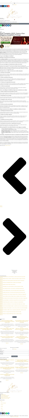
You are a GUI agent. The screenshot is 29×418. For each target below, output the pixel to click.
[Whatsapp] (1, 25)
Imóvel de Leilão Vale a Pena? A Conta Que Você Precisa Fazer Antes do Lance (12, 292)
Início (1, 401)
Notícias (2, 404)
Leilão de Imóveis (7, 145)
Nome (1, 349)
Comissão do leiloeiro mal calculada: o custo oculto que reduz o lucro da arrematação (13, 307)
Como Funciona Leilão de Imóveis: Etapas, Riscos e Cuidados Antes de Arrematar (13, 296)
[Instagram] (3, 6)
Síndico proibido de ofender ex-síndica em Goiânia (7, 360)
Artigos (2, 406)
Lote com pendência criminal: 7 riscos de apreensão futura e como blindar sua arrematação (21, 321)
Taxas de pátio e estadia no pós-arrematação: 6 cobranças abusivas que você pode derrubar (21, 337)
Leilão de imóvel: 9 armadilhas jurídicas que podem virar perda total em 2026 (7, 337)
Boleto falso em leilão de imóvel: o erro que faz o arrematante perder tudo (12, 288)
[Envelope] (8, 6)
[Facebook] (1, 6)
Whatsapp (1, 351)
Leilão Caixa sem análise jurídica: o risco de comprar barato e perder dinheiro (12, 290)
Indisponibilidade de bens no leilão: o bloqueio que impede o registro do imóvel (12, 278)
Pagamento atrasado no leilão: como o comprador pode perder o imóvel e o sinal (13, 309)
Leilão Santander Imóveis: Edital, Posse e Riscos (7, 284)
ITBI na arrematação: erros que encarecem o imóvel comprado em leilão (11, 286)
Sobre (1, 408)
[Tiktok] (7, 6)
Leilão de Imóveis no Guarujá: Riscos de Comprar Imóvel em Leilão (10, 311)
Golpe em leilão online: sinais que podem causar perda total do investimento (12, 280)
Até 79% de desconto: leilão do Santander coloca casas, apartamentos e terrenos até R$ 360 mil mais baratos (7, 368)
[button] (14, 3)
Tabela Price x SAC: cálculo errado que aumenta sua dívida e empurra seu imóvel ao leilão (22, 329)
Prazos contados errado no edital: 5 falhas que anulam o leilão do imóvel (7, 329)
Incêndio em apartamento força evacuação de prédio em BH (7, 375)
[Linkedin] (5, 6)
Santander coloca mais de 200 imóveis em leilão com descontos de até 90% (22, 367)
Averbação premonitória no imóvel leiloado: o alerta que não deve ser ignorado (12, 276)
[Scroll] (10, 25)
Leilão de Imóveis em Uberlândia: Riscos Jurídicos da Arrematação (10, 282)
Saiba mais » (1, 277)
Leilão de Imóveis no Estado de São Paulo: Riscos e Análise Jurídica (10, 313)
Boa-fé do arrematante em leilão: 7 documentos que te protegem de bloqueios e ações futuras (7, 321)
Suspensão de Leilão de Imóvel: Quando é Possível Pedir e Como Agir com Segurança (13, 298)
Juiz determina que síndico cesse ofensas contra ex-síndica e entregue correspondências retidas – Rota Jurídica (22, 360)
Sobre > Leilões (2, 32)
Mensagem (1, 353)
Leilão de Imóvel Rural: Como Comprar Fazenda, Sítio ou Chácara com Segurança (13, 294)
